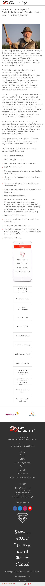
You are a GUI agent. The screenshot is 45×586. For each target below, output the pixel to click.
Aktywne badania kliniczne (22, 477)
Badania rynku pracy (22, 345)
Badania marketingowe (22, 308)
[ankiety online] (23, 557)
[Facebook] (15, 508)
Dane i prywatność (22, 576)
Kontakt (22, 470)
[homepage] (3, 9)
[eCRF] (22, 538)
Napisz (28, 584)
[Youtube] (30, 508)
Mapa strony (33, 571)
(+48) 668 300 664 (24, 492)
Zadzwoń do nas (9, 584)
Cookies (22, 581)
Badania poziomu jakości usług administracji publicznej (22, 289)
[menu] (41, 2)
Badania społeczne (22, 335)
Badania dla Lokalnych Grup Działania (22, 372)
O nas (22, 455)
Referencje (22, 473)
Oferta (22, 459)
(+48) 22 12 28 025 (24, 490)
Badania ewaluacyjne (22, 354)
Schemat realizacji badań (22, 391)
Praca (22, 466)
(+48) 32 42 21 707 (24, 488)
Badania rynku (22, 317)
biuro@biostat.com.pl (25, 497)
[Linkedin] (20, 508)
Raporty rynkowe (22, 462)
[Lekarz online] (22, 545)
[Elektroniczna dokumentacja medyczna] (22, 552)
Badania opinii (22, 326)
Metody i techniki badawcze (22, 400)
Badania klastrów (22, 299)
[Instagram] (25, 508)
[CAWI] (22, 564)
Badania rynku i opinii (16, 9)
